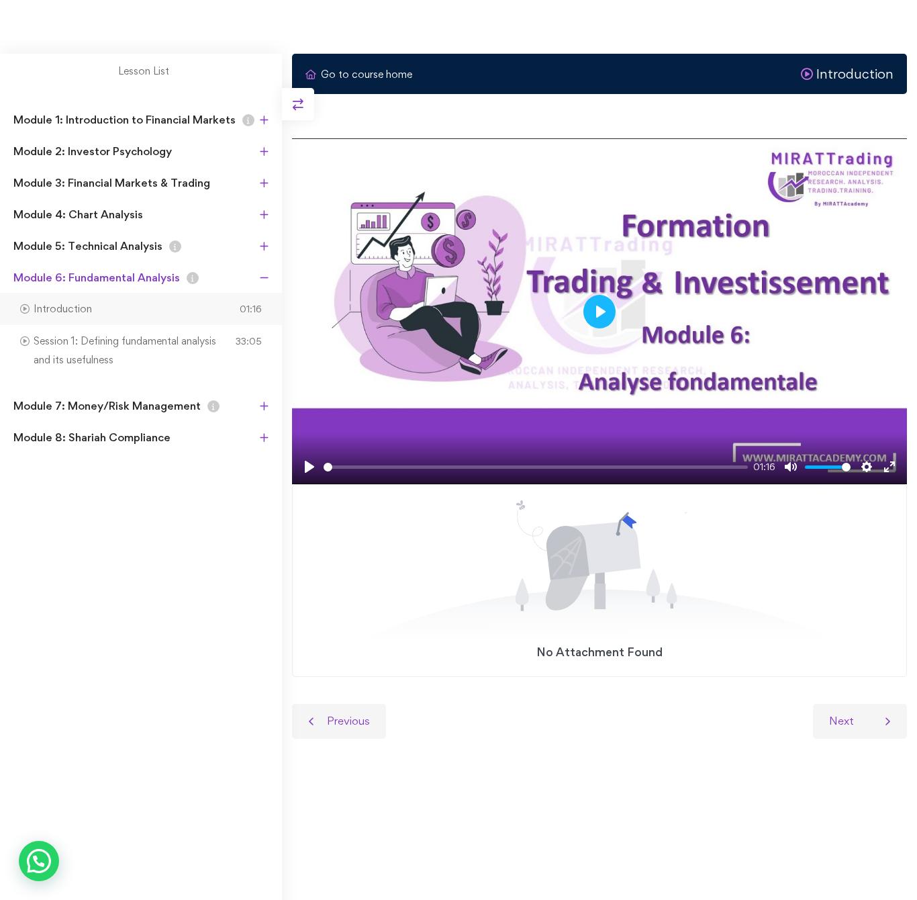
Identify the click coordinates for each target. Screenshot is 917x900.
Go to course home (366, 74)
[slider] (536, 467)
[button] (39, 861)
